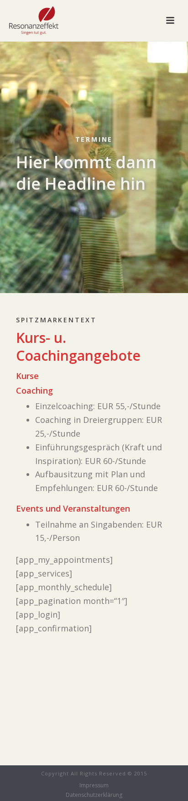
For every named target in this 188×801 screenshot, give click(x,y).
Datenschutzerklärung (94, 795)
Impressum (94, 785)
